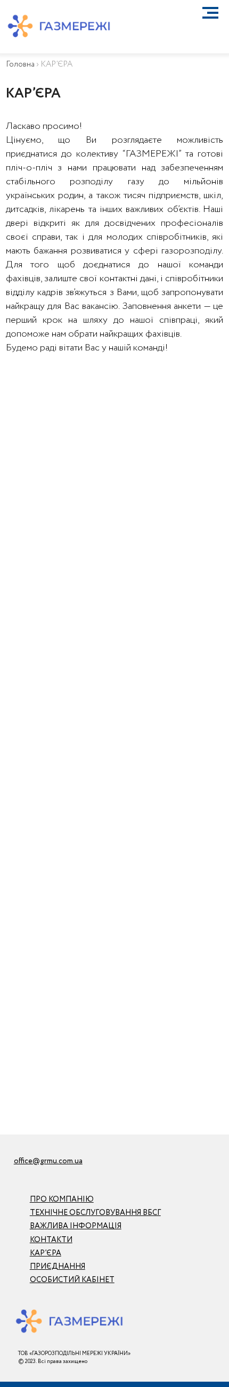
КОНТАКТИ (51, 1240)
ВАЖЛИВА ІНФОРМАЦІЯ (75, 1226)
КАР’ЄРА (45, 1253)
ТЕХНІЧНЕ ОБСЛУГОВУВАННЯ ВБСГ (95, 1212)
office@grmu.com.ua (48, 1161)
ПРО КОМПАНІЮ (62, 1199)
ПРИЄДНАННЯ (57, 1266)
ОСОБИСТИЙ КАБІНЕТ (72, 1280)
